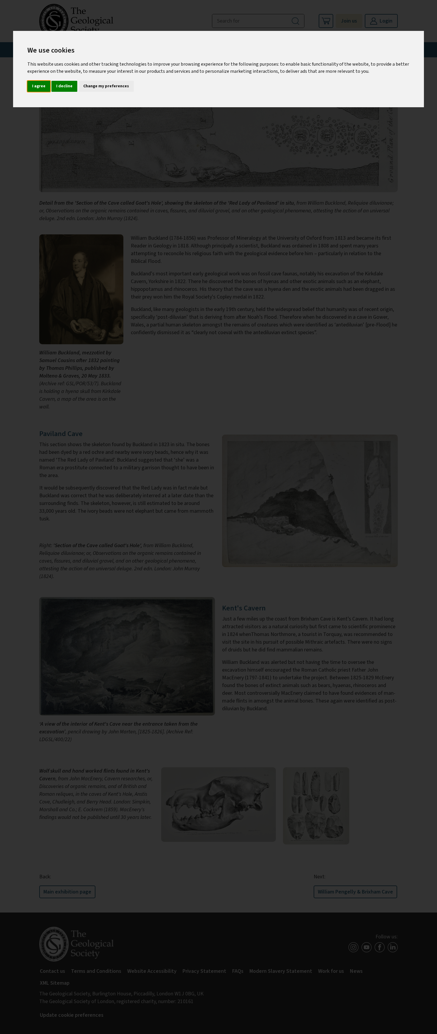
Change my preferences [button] (106, 86)
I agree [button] (38, 86)
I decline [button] (64, 86)
